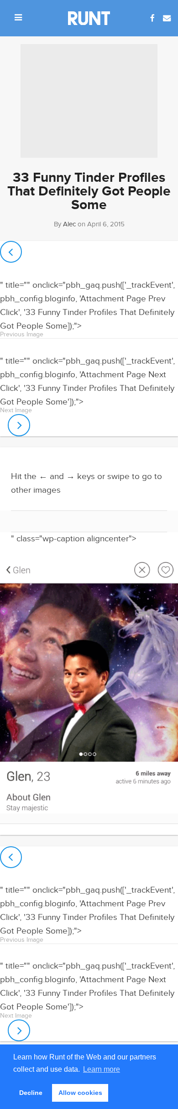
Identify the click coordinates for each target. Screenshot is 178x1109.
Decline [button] (30, 1092)
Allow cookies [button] (80, 1092)
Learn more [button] (101, 1069)
